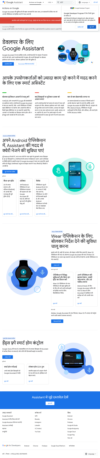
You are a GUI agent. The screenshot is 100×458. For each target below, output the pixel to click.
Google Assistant (7, 416)
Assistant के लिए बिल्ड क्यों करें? (11, 419)
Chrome (69, 419)
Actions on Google (35, 2)
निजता (7, 454)
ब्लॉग (36, 416)
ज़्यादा (49, 2)
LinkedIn (37, 425)
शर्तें (3, 454)
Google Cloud (71, 431)
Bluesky (37, 419)
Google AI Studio (72, 425)
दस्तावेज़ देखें (8, 64)
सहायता (4, 428)
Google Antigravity (73, 428)
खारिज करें (80, 27)
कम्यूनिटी (4, 431)
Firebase (70, 422)
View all (69, 438)
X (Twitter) (38, 428)
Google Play (71, 435)
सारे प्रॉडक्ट (72, 446)
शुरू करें (92, 27)
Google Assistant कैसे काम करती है (12, 422)
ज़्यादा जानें (56, 265)
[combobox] (66, 2)
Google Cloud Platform (58, 446)
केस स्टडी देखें (57, 321)
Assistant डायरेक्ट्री (7, 425)
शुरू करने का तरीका (10, 172)
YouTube (37, 431)
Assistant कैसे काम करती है (26, 64)
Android (69, 416)
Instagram (38, 422)
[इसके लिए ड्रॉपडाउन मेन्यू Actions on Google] (44, 2)
